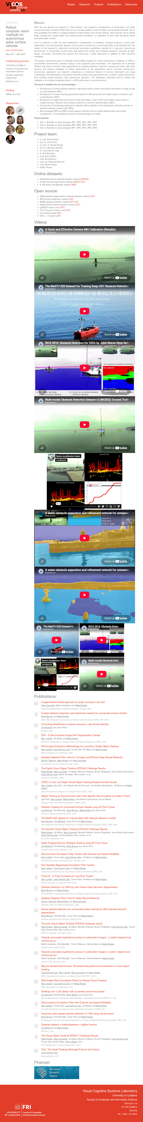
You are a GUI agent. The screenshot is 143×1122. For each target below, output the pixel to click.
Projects (98, 4)
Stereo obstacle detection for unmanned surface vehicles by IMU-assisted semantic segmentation (84, 910)
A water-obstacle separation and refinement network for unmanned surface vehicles (84, 713)
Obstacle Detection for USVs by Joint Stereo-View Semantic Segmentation (79, 887)
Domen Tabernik (48, 760)
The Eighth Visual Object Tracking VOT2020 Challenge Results (73, 768)
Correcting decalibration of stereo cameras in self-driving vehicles (75, 724)
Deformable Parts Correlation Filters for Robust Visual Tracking (73, 980)
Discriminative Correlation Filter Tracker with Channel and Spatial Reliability (80, 854)
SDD (74, 184)
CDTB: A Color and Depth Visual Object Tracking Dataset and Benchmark (79, 782)
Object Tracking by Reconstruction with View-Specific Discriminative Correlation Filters (85, 796)
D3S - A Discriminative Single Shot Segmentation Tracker (70, 735)
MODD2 (84, 179)
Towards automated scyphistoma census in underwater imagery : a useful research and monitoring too (86, 939)
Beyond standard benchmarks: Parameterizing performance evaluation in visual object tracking (85, 967)
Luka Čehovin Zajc (61, 749)
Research (84, 4)
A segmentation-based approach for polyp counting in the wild (73, 702)
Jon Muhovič (46, 727)
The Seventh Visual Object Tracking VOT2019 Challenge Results (74, 829)
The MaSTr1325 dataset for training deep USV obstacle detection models (78, 818)
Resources (131, 4)
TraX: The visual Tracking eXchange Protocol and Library (70, 1049)
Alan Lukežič (46, 738)
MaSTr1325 (79, 181)
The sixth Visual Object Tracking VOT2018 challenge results (71, 923)
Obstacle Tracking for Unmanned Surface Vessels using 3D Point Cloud (78, 807)
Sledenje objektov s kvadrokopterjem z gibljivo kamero (69, 1024)
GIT (92, 196)
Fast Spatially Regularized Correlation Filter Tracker (67, 865)
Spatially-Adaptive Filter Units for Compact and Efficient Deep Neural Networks (82, 757)
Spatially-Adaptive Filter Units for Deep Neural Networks (70, 898)
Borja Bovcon (47, 716)
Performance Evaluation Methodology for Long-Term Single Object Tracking (79, 746)
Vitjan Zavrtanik (48, 705)
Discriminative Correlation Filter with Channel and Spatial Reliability (76, 1002)
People (71, 4)
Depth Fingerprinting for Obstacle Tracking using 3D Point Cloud (74, 843)
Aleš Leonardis (79, 760)
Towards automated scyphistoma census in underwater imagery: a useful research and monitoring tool (85, 953)
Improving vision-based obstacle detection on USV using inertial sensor (77, 1013)
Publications (114, 4)
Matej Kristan (81, 705)
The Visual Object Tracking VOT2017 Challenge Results (69, 1035)
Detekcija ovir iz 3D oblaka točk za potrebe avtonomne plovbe (72, 991)
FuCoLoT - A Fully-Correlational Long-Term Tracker (67, 876)
